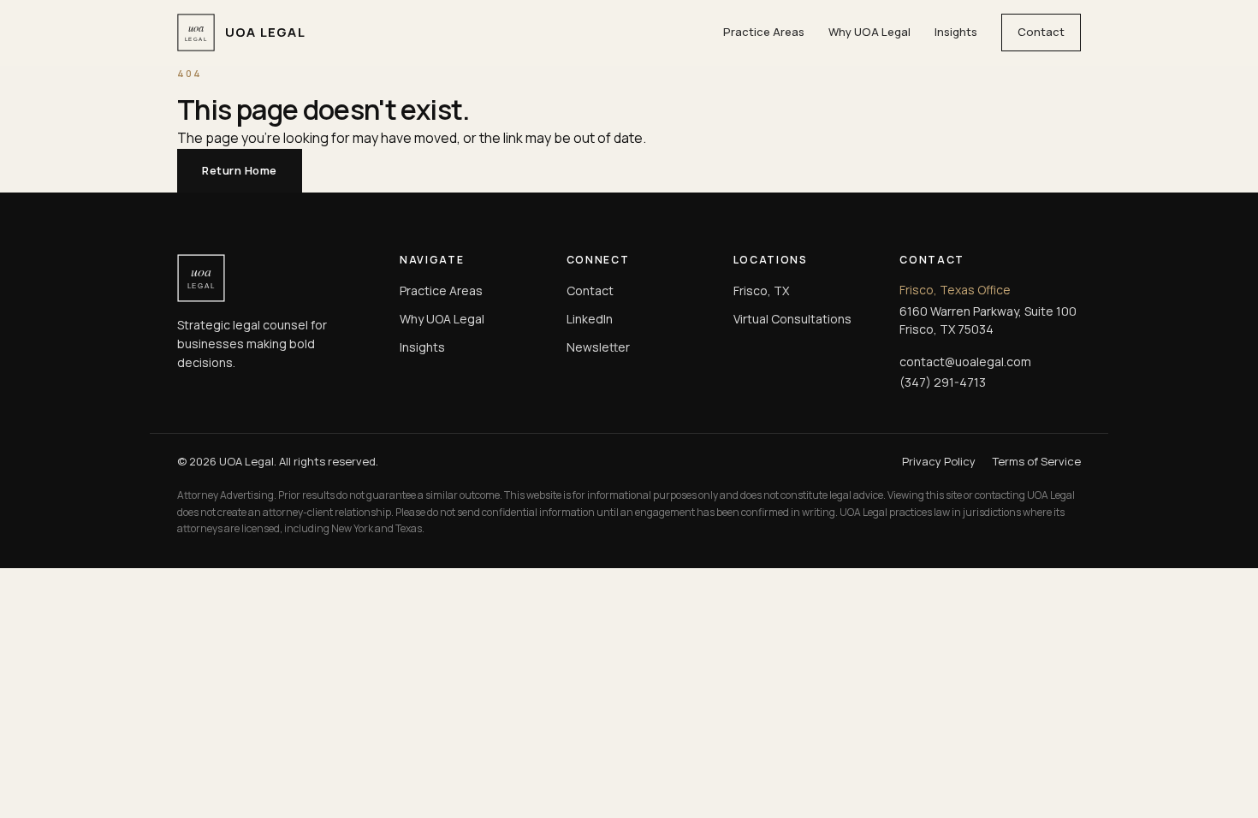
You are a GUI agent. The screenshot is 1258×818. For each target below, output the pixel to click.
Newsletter (598, 347)
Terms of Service (1037, 461)
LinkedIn (590, 319)
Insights (956, 31)
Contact (1041, 31)
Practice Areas (763, 31)
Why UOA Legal (869, 31)
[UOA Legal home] (274, 278)
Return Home (239, 170)
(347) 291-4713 (942, 382)
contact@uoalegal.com (965, 361)
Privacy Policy (939, 461)
